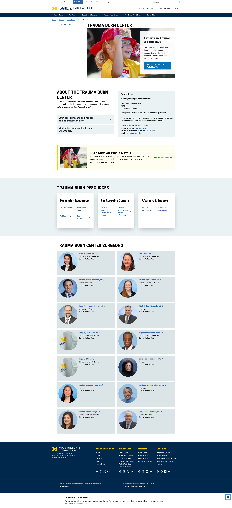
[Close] (228, 497)
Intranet (159, 464)
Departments (111, 2)
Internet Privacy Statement (77, 503)
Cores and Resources (145, 461)
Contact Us (151, 15)
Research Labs (143, 455)
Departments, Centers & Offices (166, 458)
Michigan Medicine (105, 448)
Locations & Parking (125, 458)
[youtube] (108, 471)
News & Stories (100, 464)
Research (89, 2)
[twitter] (104, 471)
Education (99, 2)
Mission (98, 455)
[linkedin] (147, 471)
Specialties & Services (126, 455)
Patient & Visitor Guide (126, 461)
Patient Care (78, 2)
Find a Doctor (59, 15)
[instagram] (101, 471)
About (98, 453)
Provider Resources (125, 467)
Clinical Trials (142, 453)
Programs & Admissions (164, 453)
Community (99, 458)
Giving (98, 461)
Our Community (162, 455)
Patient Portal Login (125, 464)
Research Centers (143, 458)
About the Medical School (165, 461)
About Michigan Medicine (62, 2)
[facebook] (97, 471)
